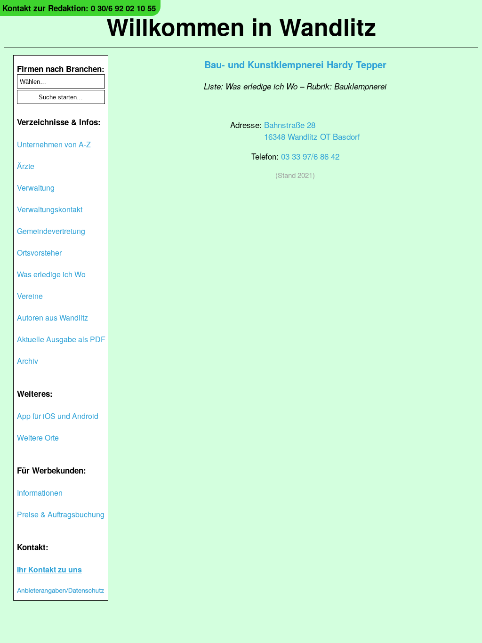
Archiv (27, 360)
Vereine (30, 295)
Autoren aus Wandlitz (52, 317)
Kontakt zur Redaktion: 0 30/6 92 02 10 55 (79, 8)
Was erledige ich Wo (51, 274)
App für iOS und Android (57, 415)
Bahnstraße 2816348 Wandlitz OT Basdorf (312, 130)
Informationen (40, 492)
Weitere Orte (38, 437)
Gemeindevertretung (51, 230)
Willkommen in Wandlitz (241, 26)
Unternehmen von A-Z (54, 144)
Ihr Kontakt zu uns (49, 569)
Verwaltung (36, 187)
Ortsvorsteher (39, 252)
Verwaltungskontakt (49, 209)
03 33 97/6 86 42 (310, 156)
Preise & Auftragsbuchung (60, 514)
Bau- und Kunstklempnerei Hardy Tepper (295, 64)
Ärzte (25, 166)
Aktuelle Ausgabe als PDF (61, 339)
